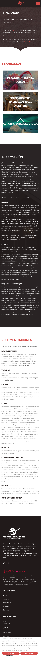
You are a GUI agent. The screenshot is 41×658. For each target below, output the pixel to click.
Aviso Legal (7, 632)
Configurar (10, 655)
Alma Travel (7, 603)
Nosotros (6, 606)
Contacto (6, 610)
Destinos (6, 599)
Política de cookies (30, 643)
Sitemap (6, 636)
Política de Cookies (6, 628)
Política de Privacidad (6, 622)
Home (5, 595)
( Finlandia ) (27, 365)
